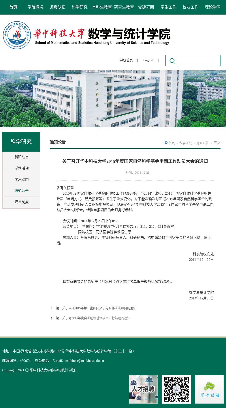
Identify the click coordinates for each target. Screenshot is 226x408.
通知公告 (22, 191)
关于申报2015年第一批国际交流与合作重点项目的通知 (99, 308)
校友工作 (190, 7)
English (148, 60)
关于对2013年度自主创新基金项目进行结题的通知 (96, 318)
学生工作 (168, 7)
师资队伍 (58, 7)
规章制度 (22, 202)
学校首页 (126, 60)
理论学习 (213, 7)
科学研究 (80, 7)
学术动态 (22, 179)
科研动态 (22, 157)
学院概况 (35, 7)
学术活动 (22, 168)
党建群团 (146, 7)
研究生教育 (124, 7)
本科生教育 (102, 7)
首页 (13, 7)
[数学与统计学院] (87, 22)
